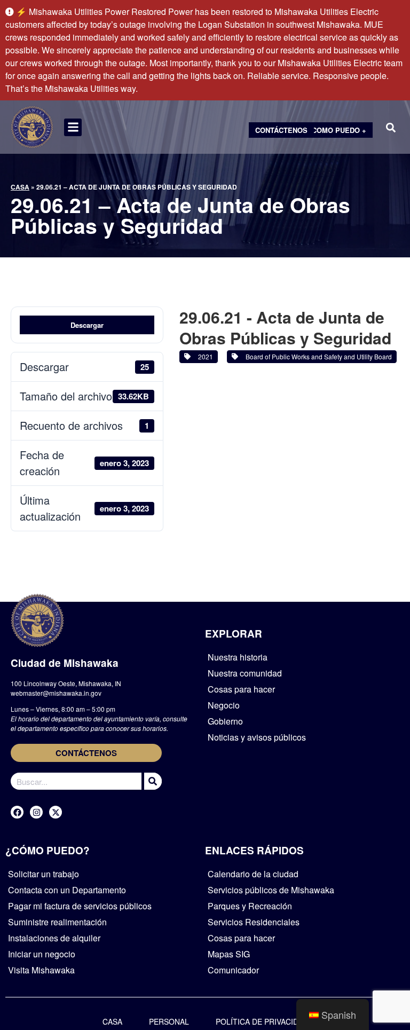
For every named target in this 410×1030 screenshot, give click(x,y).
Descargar (87, 325)
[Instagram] (36, 812)
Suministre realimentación (57, 922)
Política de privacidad (262, 1021)
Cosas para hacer (241, 689)
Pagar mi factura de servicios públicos (80, 906)
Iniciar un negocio (41, 954)
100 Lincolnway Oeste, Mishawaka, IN (66, 683)
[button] (73, 127)
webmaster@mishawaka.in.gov (56, 692)
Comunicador (233, 970)
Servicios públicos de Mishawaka (271, 890)
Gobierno (225, 721)
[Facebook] (17, 812)
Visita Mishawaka (41, 970)
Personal (169, 1021)
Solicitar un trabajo (43, 874)
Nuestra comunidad (245, 673)
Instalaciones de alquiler (54, 938)
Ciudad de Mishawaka (65, 663)
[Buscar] (151, 781)
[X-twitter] (55, 812)
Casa (20, 187)
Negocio (224, 705)
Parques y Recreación (250, 906)
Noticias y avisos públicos (257, 737)
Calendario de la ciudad (253, 874)
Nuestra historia (237, 657)
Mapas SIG (229, 954)
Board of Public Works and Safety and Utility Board (317, 356)
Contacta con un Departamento (67, 890)
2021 (204, 356)
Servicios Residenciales (253, 922)
